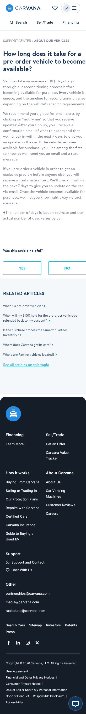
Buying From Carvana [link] (22, 482)
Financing (71, 22)
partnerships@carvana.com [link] (27, 593)
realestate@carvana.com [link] (25, 611)
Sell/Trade (45, 22)
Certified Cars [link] (16, 516)
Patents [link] (71, 625)
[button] (55, 8)
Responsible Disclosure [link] (48, 696)
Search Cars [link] (15, 625)
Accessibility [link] (14, 702)
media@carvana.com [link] (22, 602)
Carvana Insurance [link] (20, 525)
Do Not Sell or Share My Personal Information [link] (36, 690)
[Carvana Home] (13, 414)
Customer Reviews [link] (60, 505)
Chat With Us (21, 570)
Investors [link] (53, 625)
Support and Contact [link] (27, 562)
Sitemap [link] (35, 625)
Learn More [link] (15, 444)
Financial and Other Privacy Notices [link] (30, 677)
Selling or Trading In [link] (21, 491)
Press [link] (10, 632)
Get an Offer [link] (55, 444)
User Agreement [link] (17, 671)
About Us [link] (53, 482)
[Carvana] (23, 8)
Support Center (17, 40)
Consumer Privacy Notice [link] (23, 683)
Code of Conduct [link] (17, 696)
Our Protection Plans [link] (22, 499)
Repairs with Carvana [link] (22, 508)
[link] (8, 643)
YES (22, 268)
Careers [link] (52, 513)
